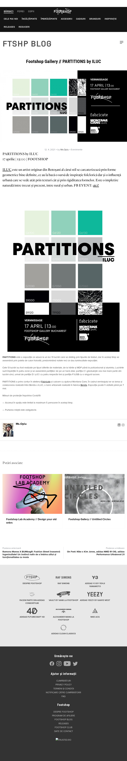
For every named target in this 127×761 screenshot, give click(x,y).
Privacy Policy (63, 684)
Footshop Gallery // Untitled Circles (89, 519)
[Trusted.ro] (63, 745)
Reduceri (24, 26)
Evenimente (76, 149)
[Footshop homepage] (63, 11)
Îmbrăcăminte (49, 18)
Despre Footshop (63, 712)
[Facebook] (51, 665)
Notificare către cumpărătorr (63, 692)
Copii (31, 11)
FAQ (63, 696)
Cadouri (81, 18)
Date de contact (63, 731)
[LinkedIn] (119, 425)
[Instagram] (123, 425)
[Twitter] (75, 665)
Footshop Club (63, 727)
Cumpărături (63, 680)
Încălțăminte (29, 18)
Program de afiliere (63, 715)
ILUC (6, 170)
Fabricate (45, 381)
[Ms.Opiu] (8, 429)
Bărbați (8, 11)
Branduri (95, 18)
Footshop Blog (63, 719)
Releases (9, 26)
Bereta (84, 385)
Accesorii (66, 18)
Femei (20, 11)
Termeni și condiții (63, 688)
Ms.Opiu (64, 149)
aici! (96, 185)
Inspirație (111, 18)
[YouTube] (67, 665)
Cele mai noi (11, 18)
